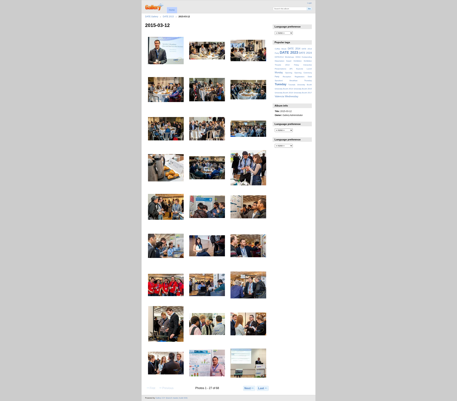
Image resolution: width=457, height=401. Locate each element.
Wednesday (291, 96)
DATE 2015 (168, 16)
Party (277, 76)
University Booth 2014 (284, 89)
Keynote (299, 69)
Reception (287, 77)
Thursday (308, 81)
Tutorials (291, 85)
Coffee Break (280, 49)
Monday (279, 72)
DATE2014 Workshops (284, 57)
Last (261, 388)
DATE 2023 (289, 52)
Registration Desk (303, 77)
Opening (288, 73)
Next (247, 388)
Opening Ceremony (303, 73)
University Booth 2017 (303, 93)
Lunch (309, 69)
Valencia (279, 96)
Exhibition (298, 61)
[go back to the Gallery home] (154, 6)
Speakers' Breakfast (286, 81)
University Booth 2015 (303, 89)
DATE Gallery (151, 16)
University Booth (304, 85)
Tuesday (280, 84)
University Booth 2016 (284, 93)
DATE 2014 (294, 48)
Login (309, 3)
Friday (296, 65)
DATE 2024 (305, 52)
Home (172, 10)
